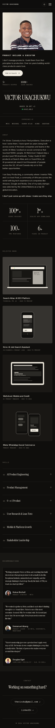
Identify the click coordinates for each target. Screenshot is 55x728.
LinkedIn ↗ (27, 710)
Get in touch (11, 73)
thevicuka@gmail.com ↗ (27, 702)
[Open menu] (50, 4)
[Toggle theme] (44, 4)
